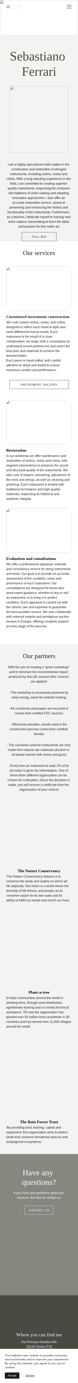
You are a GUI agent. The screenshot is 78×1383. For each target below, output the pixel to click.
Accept (12, 1375)
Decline (30, 1375)
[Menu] (69, 6)
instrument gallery (38, 384)
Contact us (39, 1210)
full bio (39, 236)
